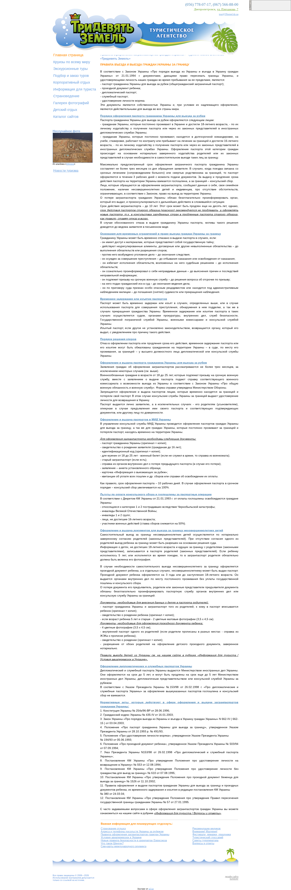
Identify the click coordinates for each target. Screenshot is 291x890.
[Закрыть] (250, 10)
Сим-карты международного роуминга (123, 846)
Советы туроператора (205, 840)
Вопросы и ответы (203, 843)
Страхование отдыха (113, 828)
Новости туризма (65, 170)
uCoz (151, 889)
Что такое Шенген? (112, 843)
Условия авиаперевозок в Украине (121, 837)
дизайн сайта (231, 876)
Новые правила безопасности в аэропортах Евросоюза (134, 840)
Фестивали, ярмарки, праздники (211, 834)
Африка (70, 164)
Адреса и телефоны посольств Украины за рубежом (132, 831)
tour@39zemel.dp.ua (228, 14)
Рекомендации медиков (206, 828)
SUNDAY (234, 879)
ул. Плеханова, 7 (227, 9)
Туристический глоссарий (207, 837)
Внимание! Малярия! (204, 831)
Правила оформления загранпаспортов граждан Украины (135, 834)
